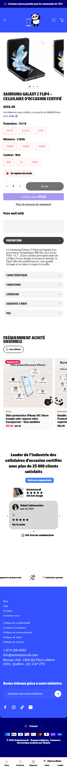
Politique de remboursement (17, 632)
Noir (9, 162)
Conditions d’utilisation (14, 628)
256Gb (25, 146)
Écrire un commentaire (40, 480)
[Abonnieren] (58, 694)
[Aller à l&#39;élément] (30, 87)
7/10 (40, 130)
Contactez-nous (11, 615)
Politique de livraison (13, 642)
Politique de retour (12, 637)
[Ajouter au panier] (47, 402)
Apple (8, 412)
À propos (8, 611)
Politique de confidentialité (16, 623)
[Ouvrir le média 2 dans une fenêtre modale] (43, 43)
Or (21, 162)
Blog (5, 601)
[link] (33, 662)
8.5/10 (25, 130)
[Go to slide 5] (28, 531)
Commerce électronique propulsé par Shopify (39, 741)
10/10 (10, 130)
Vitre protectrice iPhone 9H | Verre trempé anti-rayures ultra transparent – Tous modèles (27, 418)
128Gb (10, 146)
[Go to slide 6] (31, 531)
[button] (33, 240)
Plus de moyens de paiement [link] (33, 204)
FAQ (5, 606)
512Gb (41, 146)
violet (35, 162)
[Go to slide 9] (38, 531)
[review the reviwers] (12, 515)
